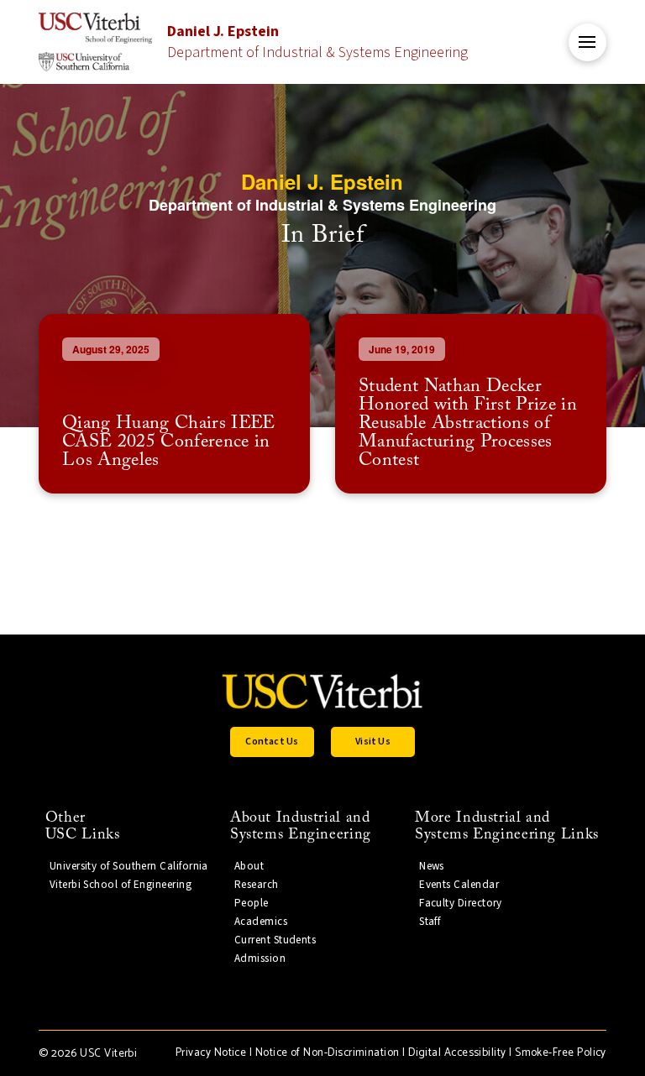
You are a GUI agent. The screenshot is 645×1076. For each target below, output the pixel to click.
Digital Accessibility (457, 1053)
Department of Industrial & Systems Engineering (317, 42)
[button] (587, 42)
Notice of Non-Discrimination (327, 1053)
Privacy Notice (211, 1053)
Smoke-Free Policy (560, 1053)
